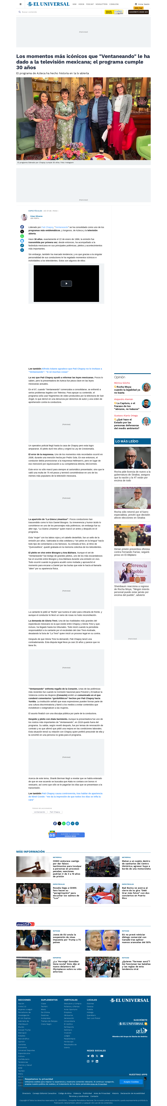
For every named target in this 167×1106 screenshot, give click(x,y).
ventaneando (39, 812)
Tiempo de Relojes (49, 1021)
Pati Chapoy (47, 227)
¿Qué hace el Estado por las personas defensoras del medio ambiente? (126, 424)
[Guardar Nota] (22, 250)
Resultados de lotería (70, 1046)
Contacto (94, 1096)
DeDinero (68, 1030)
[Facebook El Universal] (92, 1056)
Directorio (26, 1093)
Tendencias (23, 1062)
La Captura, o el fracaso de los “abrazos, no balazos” (126, 406)
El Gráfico (68, 1024)
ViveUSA (67, 1033)
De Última (45, 1012)
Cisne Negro (46, 1024)
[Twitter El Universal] (97, 1056)
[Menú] (20, 4)
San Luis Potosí (93, 1018)
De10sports (69, 1027)
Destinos (45, 1015)
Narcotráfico (23, 1039)
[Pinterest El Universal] (92, 1061)
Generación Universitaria (69, 1019)
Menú (20, 1074)
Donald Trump (24, 1030)
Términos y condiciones (79, 1096)
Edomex (90, 1004)
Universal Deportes (26, 1050)
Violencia (77, 1093)
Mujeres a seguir (25, 1009)
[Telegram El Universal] (88, 1056)
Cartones (22, 1044)
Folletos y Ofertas (72, 1006)
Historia (115, 1093)
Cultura (21, 1056)
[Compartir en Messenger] (22, 241)
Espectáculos (35, 211)
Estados (21, 1036)
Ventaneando (61, 227)
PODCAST (90, 4)
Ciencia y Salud (25, 1065)
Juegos (67, 1036)
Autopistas (45, 1018)
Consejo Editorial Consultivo (44, 1093)
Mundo (21, 1027)
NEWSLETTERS (101, 4)
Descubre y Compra (72, 1004)
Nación (21, 1004)
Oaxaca (90, 1006)
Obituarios (68, 1015)
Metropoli (22, 1033)
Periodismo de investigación (24, 1013)
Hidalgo (90, 1012)
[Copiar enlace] (22, 245)
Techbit (21, 1071)
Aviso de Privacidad (102, 1093)
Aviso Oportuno (70, 1009)
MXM (74, 4)
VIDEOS (81, 4)
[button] (138, 12)
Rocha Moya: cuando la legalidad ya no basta (127, 389)
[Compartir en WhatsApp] (22, 236)
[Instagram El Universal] (88, 1061)
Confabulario (23, 1059)
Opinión (119, 377)
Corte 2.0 (22, 1006)
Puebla (90, 1009)
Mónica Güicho (122, 383)
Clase (43, 1004)
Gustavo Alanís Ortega (126, 415)
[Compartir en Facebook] (22, 227)
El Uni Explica (24, 1018)
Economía (22, 1047)
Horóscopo (68, 1042)
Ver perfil (34, 218)
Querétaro (91, 1015)
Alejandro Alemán (123, 399)
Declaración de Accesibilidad (133, 1093)
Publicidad (87, 1093)
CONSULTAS (114, 4)
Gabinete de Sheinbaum (23, 1022)
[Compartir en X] (22, 231)
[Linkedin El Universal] (97, 1061)
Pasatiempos (69, 1039)
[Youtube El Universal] (102, 1056)
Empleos (68, 1012)
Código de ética (64, 1093)
